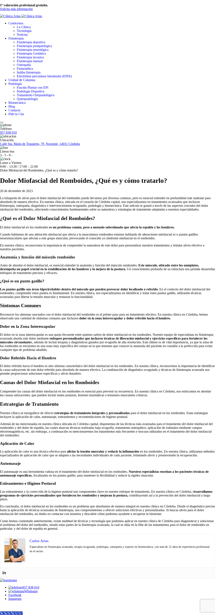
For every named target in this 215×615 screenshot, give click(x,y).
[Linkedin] (4, 573)
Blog (11, 106)
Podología (15, 84)
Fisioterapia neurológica (33, 49)
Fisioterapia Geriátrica (31, 53)
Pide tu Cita (16, 114)
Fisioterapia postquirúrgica (34, 46)
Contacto (14, 110)
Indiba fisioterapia (29, 72)
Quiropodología (27, 99)
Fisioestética (25, 68)
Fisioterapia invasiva (30, 57)
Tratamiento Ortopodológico (35, 95)
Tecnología (24, 31)
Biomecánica (17, 102)
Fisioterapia (16, 38)
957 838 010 (8, 132)
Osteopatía (24, 65)
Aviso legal (79, 606)
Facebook (14, 595)
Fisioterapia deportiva (31, 42)
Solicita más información (16, 9)
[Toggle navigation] (1, 122)
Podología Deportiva (30, 91)
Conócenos (15, 23)
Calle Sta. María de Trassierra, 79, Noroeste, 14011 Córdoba (40, 144)
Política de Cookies (130, 606)
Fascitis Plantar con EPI (32, 87)
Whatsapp (31, 591)
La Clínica (24, 27)
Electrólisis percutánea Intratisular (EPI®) (44, 76)
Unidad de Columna (21, 80)
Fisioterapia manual (30, 61)
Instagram (14, 599)
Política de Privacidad (101, 606)
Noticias (22, 34)
